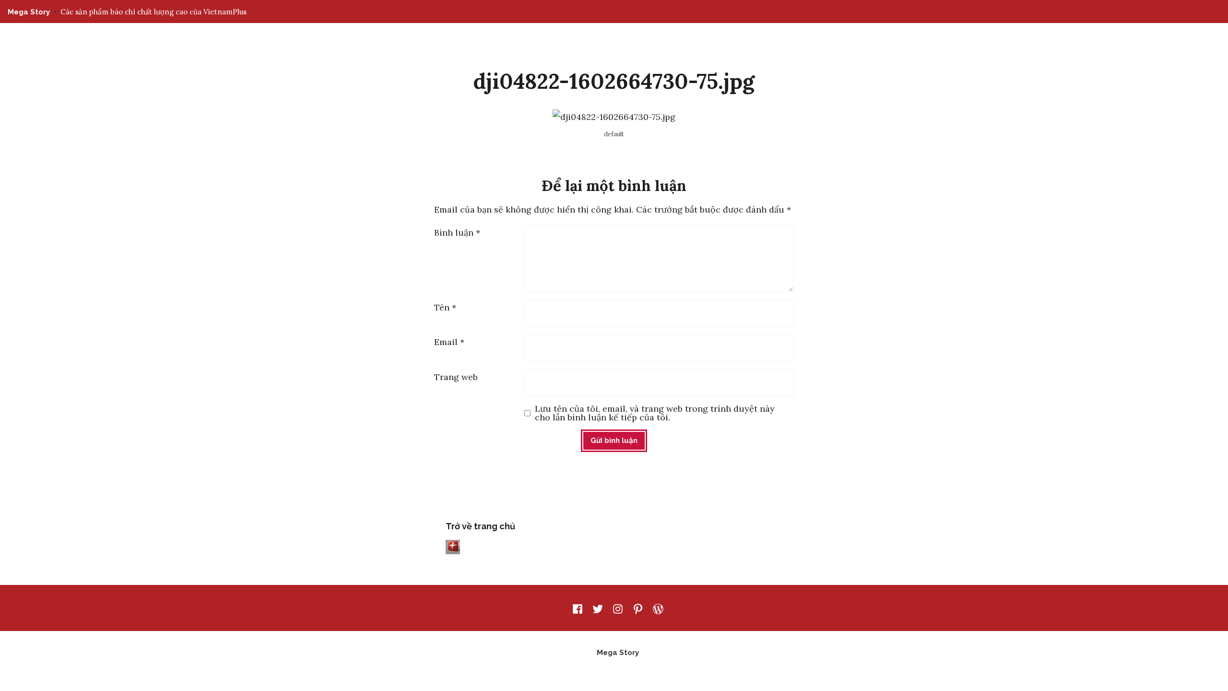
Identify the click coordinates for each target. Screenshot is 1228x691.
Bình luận (457, 232)
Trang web (456, 376)
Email (449, 341)
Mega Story (29, 12)
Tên (445, 307)
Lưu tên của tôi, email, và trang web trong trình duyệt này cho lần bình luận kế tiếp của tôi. (655, 413)
